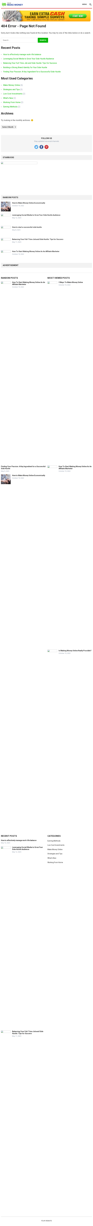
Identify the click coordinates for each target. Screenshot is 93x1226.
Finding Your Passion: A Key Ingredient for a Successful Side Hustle (32, 72)
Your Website (46, 1221)
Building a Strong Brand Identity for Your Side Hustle (25, 67)
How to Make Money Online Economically (28, 203)
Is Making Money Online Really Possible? (75, 651)
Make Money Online (11, 85)
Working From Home (11, 102)
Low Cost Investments (12, 94)
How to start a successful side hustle (27, 227)
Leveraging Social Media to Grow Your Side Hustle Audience (28, 59)
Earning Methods (10, 107)
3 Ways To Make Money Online (71, 282)
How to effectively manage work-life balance (22, 54)
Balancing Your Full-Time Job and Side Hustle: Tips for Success (30, 63)
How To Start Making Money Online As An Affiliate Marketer (35, 251)
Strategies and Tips (11, 89)
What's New (8, 98)
